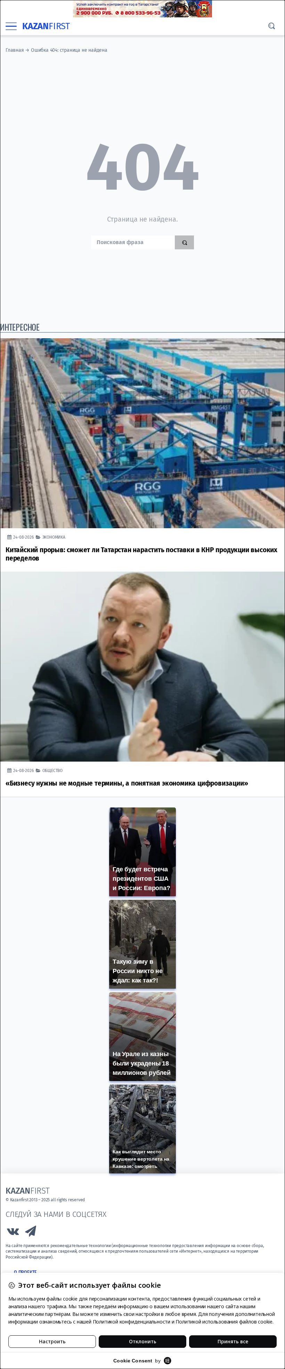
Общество (52, 770)
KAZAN (46, 26)
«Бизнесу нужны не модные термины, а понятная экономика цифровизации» (127, 783)
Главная (15, 50)
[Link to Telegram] (31, 1233)
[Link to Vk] (13, 1233)
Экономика (53, 537)
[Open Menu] (11, 26)
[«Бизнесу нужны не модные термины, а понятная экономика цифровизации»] (142, 667)
